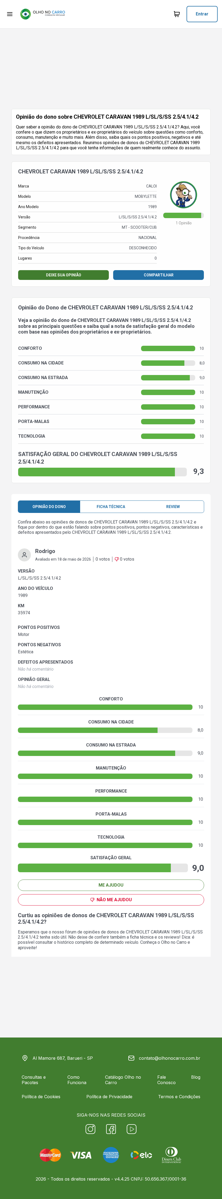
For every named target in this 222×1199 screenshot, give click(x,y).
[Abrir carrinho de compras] (176, 14)
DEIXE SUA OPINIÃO (63, 275)
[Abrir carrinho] (9, 14)
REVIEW (173, 507)
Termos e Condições (179, 1096)
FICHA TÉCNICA (111, 507)
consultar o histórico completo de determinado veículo (86, 942)
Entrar (202, 14)
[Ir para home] (42, 14)
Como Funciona (76, 1079)
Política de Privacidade (109, 1096)
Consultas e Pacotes (34, 1079)
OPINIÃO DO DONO (49, 507)
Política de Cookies (41, 1096)
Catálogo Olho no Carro (123, 1079)
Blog (195, 1077)
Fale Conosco (166, 1079)
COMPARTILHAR (159, 275)
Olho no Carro (174, 942)
